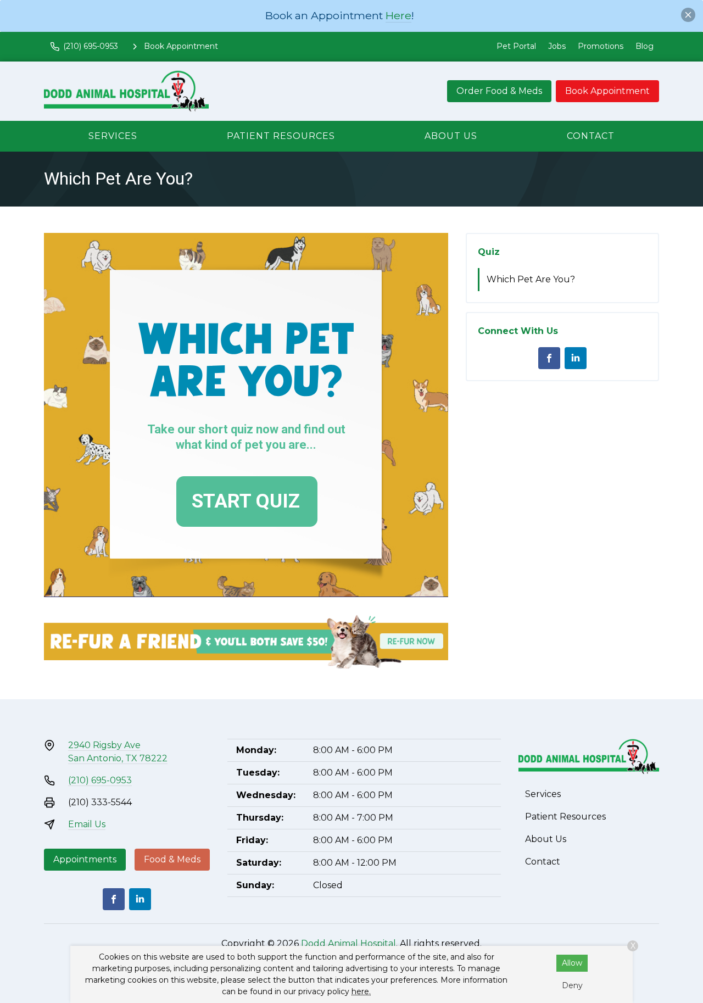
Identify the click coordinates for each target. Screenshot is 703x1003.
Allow (572, 963)
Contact (591, 136)
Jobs (557, 46)
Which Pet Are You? (531, 279)
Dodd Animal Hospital (348, 943)
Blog (644, 46)
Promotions (600, 46)
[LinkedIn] (576, 358)
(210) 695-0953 (100, 780)
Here (398, 15)
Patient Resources (281, 136)
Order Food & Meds (499, 91)
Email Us (86, 824)
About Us (451, 136)
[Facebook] (549, 358)
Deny (572, 985)
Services (112, 136)
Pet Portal (516, 46)
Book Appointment (607, 91)
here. (361, 991)
